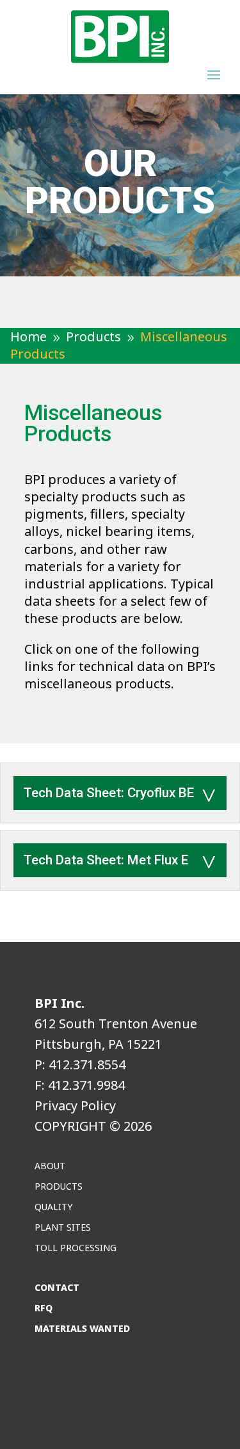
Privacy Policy (75, 1105)
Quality (53, 1207)
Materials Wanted (82, 1329)
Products (59, 1186)
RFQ (43, 1308)
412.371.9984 (86, 1085)
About (50, 1166)
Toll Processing (75, 1248)
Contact (57, 1288)
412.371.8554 (87, 1064)
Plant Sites (63, 1227)
